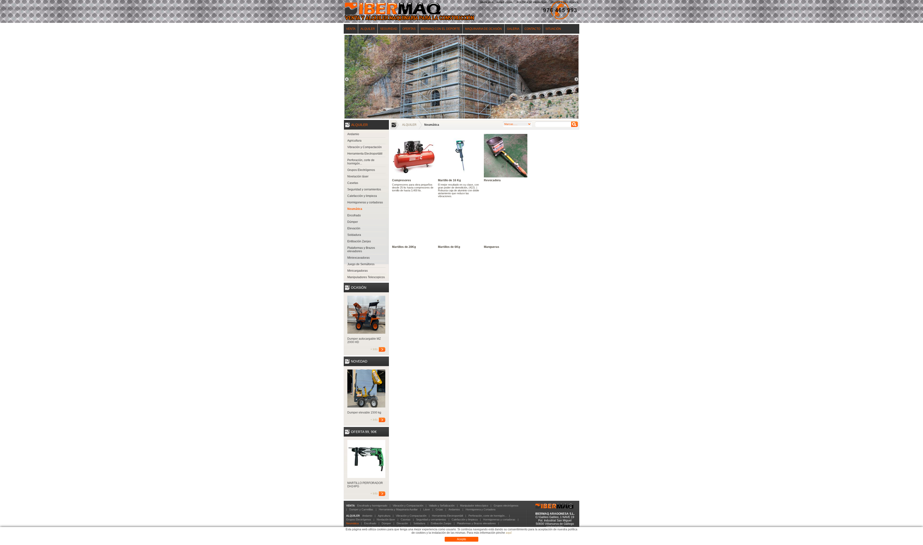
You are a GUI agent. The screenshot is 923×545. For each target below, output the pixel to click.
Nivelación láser (357, 176)
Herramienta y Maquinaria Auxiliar (398, 509)
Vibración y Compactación (364, 147)
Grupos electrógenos (506, 505)
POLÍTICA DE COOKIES (565, 2)
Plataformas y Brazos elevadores (361, 249)
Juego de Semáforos (360, 264)
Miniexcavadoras (358, 257)
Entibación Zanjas (359, 241)
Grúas (439, 509)
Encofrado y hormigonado (372, 505)
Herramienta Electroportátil (364, 153)
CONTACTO (532, 29)
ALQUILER (368, 29)
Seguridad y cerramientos (364, 189)
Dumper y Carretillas (361, 509)
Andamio (353, 134)
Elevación (353, 228)
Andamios (454, 509)
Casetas (352, 183)
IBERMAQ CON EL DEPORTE (440, 29)
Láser (426, 509)
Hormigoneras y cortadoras (365, 202)
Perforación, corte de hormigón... (360, 161)
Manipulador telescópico (474, 505)
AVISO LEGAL (505, 2)
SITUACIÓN (553, 29)
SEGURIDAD (388, 29)
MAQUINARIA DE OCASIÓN (483, 29)
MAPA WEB (486, 2)
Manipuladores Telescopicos (366, 277)
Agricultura (354, 140)
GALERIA (513, 29)
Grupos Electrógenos (361, 170)
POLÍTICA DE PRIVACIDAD (532, 2)
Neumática (354, 209)
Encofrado (354, 215)
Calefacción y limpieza (362, 196)
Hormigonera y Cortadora (480, 509)
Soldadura (354, 235)
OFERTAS (409, 29)
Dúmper (352, 222)
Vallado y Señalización (442, 505)
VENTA (350, 29)
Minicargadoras (357, 270)
